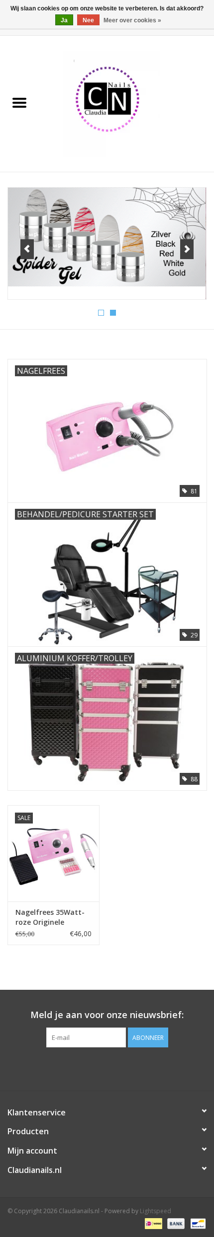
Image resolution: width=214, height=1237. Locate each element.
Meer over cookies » (132, 20)
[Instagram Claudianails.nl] (125, 1068)
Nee (88, 20)
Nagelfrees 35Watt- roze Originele (50, 917)
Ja (64, 20)
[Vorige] (27, 249)
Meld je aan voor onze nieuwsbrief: (107, 1015)
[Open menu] (19, 102)
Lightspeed (155, 1211)
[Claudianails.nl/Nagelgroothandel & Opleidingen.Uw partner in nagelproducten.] (126, 103)
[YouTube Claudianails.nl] (107, 1068)
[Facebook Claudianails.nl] (89, 1068)
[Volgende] (187, 249)
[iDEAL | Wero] (152, 1223)
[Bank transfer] (175, 1223)
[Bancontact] (196, 1223)
